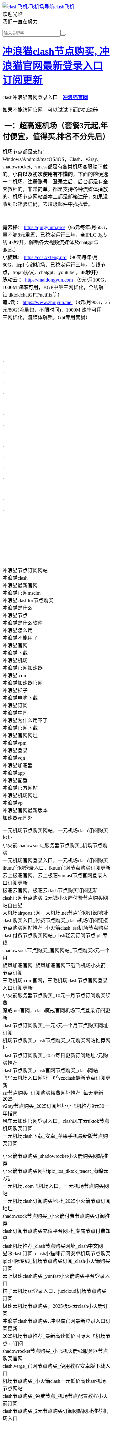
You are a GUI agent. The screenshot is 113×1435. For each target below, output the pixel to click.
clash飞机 (64, 6)
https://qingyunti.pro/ (44, 227)
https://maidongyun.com (49, 279)
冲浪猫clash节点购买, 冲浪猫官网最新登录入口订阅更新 (56, 66)
